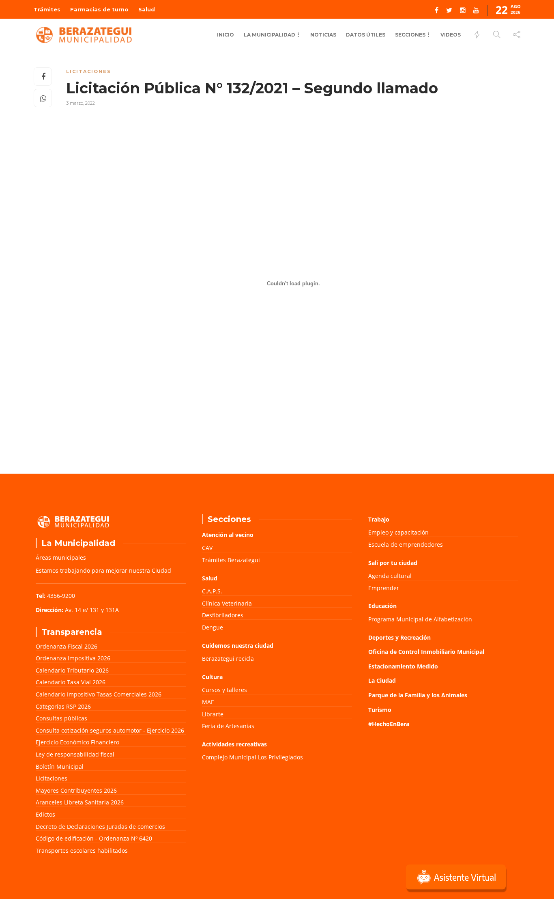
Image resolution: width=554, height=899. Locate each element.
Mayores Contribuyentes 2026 (76, 790)
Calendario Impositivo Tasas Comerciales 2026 (98, 694)
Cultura (212, 677)
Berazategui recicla (228, 658)
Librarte (212, 714)
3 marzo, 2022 (80, 103)
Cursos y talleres (224, 690)
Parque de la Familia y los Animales (417, 695)
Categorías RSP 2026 (63, 706)
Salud (146, 9)
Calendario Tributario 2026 (72, 670)
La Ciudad (382, 680)
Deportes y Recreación (399, 637)
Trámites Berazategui (231, 560)
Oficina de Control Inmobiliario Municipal (426, 651)
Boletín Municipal (60, 766)
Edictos (45, 814)
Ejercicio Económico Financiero (77, 742)
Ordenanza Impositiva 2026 (73, 658)
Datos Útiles (365, 35)
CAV (207, 548)
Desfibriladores (222, 615)
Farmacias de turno (99, 9)
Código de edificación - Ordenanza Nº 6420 (94, 838)
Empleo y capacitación (398, 532)
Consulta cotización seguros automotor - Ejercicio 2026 (110, 730)
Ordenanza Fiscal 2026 (66, 646)
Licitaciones (88, 71)
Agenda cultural (390, 576)
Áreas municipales (61, 557)
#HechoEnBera (388, 724)
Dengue (212, 627)
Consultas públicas (61, 718)
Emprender (383, 588)
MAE (208, 702)
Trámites (47, 9)
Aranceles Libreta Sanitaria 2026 (80, 802)
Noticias (323, 35)
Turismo (379, 710)
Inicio (225, 35)
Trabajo (378, 519)
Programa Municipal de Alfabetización (420, 619)
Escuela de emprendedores (405, 544)
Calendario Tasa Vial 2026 (70, 682)
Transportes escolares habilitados (82, 850)
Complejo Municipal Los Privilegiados (252, 757)
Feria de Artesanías (228, 726)
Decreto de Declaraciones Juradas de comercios (100, 826)
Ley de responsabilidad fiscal (75, 754)
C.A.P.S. (212, 591)
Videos (450, 35)
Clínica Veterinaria (227, 603)
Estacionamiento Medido (403, 666)
